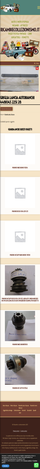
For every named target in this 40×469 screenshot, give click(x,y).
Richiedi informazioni (6, 109)
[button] (37, 68)
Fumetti (24, 410)
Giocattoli (29, 410)
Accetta (5, 466)
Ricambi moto (33, 405)
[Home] (10, 7)
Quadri (34, 410)
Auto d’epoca (6, 405)
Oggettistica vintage (7, 410)
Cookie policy (23, 431)
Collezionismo (17, 410)
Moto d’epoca (13, 405)
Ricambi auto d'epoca (9, 114)
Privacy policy (16, 431)
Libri (20, 413)
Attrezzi (20, 408)
